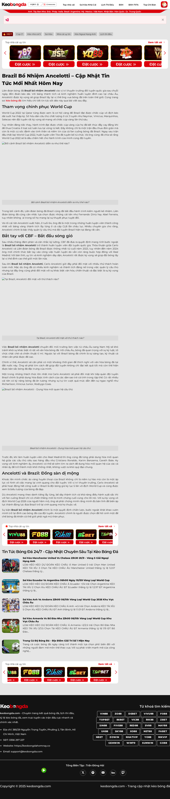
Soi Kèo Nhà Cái (88, 4)
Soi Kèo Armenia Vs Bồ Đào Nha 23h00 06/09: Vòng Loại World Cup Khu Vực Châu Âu (67, 620)
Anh (30, 11)
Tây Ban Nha (39, 11)
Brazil (66, 11)
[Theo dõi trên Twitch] (123, 773)
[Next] (165, 52)
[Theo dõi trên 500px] (113, 773)
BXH (121, 4)
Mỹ (82, 11)
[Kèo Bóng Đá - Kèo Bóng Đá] (13, 4)
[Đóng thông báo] (163, 20)
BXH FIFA (133, 4)
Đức (49, 11)
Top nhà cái (69, 4)
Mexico (88, 11)
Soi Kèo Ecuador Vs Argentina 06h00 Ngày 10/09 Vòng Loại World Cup (66, 580)
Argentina (75, 11)
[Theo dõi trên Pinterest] (93, 773)
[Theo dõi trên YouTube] (103, 773)
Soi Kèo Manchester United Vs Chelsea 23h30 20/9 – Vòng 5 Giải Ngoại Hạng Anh (66, 559)
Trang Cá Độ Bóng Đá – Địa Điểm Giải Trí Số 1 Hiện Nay (56, 640)
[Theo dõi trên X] (83, 773)
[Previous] (5, 52)
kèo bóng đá (13, 100)
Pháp (54, 11)
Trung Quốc (135, 11)
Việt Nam (98, 11)
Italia (60, 11)
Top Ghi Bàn (149, 4)
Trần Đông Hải (95, 765)
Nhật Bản (108, 11)
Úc (127, 11)
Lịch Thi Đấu (107, 4)
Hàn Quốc (119, 11)
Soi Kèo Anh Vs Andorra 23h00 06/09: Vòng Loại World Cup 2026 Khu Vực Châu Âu (68, 601)
